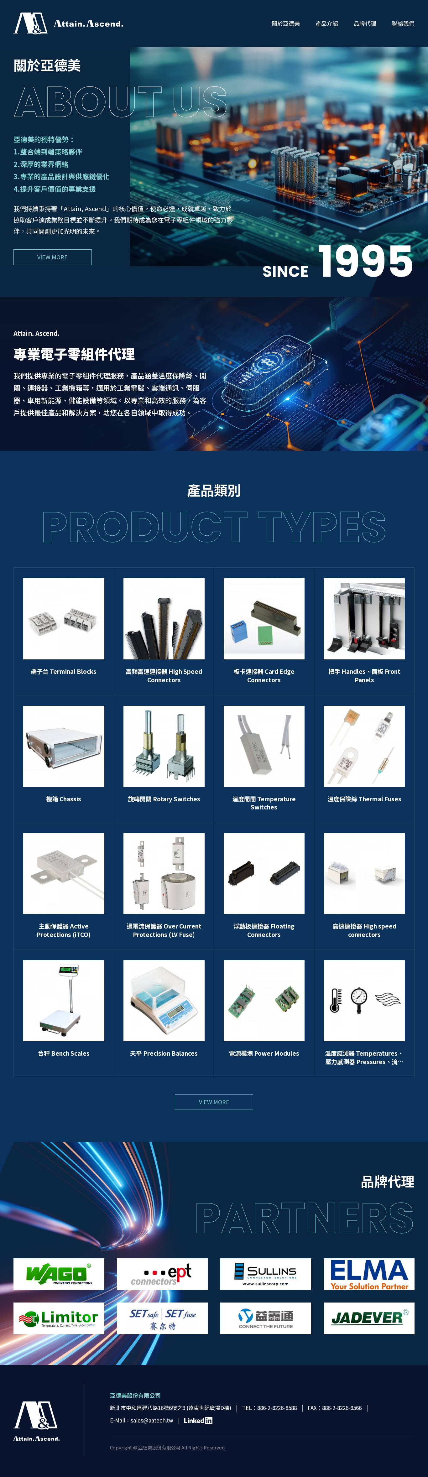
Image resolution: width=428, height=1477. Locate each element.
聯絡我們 (403, 23)
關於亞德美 (286, 23)
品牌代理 (365, 23)
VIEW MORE (52, 257)
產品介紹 (327, 23)
